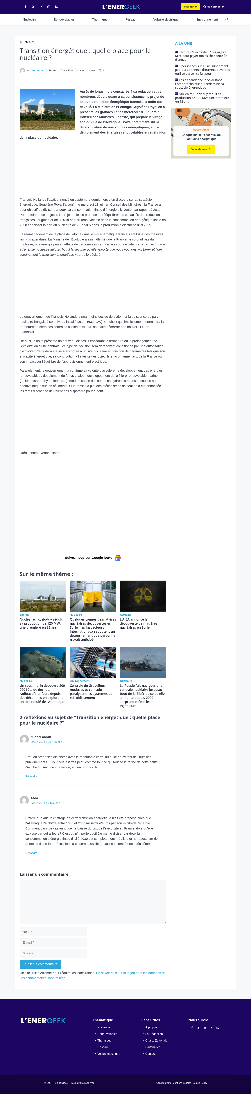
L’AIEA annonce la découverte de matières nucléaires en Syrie (138, 623)
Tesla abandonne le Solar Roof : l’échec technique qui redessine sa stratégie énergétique (199, 84)
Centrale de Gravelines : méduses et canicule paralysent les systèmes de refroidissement (91, 691)
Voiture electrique (165, 19)
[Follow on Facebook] (25, 7)
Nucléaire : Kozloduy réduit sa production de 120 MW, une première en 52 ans (41, 623)
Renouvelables (64, 19)
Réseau (131, 19)
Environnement (207, 19)
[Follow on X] (33, 7)
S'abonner (190, 6)
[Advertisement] (93, 170)
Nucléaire (29, 19)
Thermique (99, 19)
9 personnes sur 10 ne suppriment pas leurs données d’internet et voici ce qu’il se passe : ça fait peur (203, 70)
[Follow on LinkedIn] (41, 7)
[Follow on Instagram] (49, 7)
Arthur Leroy (35, 70)
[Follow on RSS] (56, 7)
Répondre (31, 776)
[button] (227, 19)
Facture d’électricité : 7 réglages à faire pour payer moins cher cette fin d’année (201, 56)
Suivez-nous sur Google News (88, 557)
